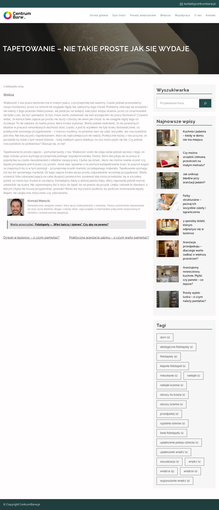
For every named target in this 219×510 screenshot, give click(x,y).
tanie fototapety (171, 433)
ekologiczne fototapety (176, 347)
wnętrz (195, 461)
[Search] (205, 103)
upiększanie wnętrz (174, 452)
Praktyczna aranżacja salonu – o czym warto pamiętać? (109, 237)
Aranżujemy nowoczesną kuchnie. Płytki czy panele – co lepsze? (193, 276)
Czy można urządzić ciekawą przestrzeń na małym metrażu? (194, 159)
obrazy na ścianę (172, 394)
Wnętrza (8, 94)
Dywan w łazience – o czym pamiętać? (31, 237)
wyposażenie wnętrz (175, 480)
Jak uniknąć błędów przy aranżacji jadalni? (194, 178)
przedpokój (169, 413)
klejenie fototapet (172, 366)
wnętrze (190, 471)
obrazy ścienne (171, 404)
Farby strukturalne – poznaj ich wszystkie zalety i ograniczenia (194, 204)
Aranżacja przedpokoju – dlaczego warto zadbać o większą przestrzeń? (194, 250)
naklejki (193, 375)
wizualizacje (169, 461)
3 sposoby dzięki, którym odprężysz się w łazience (194, 227)
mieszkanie (168, 375)
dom (165, 337)
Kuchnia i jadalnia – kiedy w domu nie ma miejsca (194, 135)
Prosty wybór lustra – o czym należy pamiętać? (194, 297)
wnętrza (167, 471)
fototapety (168, 356)
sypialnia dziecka (172, 423)
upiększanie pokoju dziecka (179, 442)
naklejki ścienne (171, 385)
